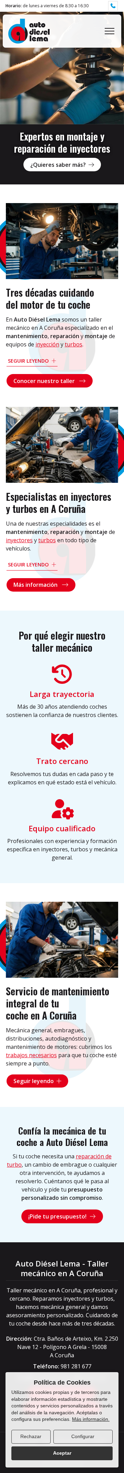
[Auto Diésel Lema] (29, 31)
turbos (73, 344)
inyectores (19, 540)
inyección (47, 344)
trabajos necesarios (31, 1055)
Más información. (91, 1419)
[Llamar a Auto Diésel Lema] (112, 5)
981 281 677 (76, 1366)
